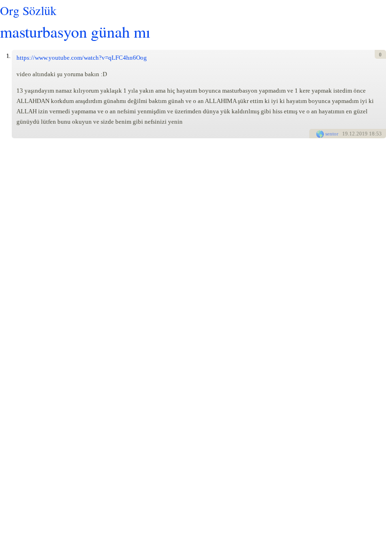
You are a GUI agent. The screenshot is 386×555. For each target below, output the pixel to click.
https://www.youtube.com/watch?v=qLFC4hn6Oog (81, 57)
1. (8, 55)
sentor (331, 133)
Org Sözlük (28, 10)
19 (345, 133)
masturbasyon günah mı (75, 31)
